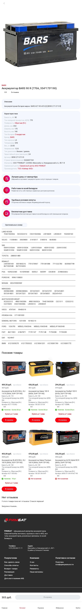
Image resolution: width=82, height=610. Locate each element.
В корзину (9, 420)
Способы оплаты (11, 565)
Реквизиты (34, 569)
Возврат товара (10, 569)
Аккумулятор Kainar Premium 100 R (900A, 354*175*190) (40, 461)
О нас (32, 562)
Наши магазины (36, 572)
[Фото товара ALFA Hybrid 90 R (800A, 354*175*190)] (67, 437)
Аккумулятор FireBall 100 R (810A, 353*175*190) (66, 392)
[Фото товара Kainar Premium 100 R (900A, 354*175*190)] (41, 437)
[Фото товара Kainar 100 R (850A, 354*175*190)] (41, 368)
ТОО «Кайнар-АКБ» (25, 169)
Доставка (8, 575)
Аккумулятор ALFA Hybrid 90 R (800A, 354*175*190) (67, 461)
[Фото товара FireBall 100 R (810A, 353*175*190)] (67, 368)
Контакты (34, 565)
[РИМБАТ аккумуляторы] (15, 522)
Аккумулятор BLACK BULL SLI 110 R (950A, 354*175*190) (13, 392)
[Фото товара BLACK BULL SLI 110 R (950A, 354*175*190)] (14, 368)
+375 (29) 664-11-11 (16, 548)
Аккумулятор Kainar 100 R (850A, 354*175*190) (39, 392)
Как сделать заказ (12, 562)
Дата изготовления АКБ (14, 578)
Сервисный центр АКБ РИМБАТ (33, 166)
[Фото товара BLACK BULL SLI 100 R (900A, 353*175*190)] (14, 437)
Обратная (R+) (20, 123)
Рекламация (9, 572)
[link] (4, 3)
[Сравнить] (77, 3)
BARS (4, 85)
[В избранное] (24, 359)
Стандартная (20, 134)
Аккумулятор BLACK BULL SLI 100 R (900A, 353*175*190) (13, 461)
